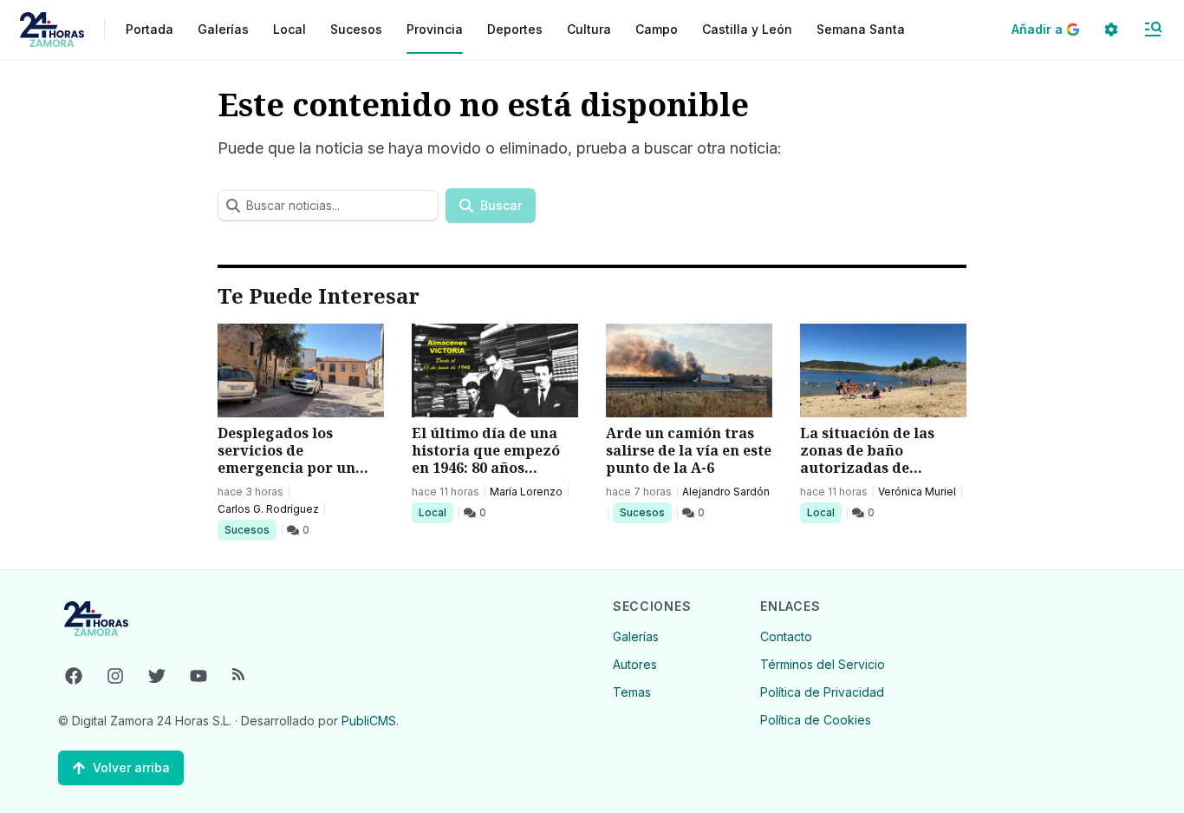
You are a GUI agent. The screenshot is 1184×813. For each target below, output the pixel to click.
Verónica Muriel (917, 491)
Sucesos (250, 529)
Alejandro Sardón (726, 491)
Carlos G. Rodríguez (268, 508)
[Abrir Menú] (1152, 29)
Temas (632, 692)
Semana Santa (860, 29)
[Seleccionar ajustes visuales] (1111, 29)
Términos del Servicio (822, 664)
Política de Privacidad (822, 692)
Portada (149, 29)
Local (435, 512)
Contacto (786, 636)
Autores (635, 664)
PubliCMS (369, 720)
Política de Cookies (815, 719)
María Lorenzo (526, 491)
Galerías (223, 29)
